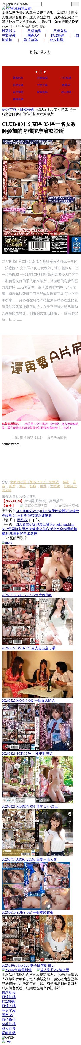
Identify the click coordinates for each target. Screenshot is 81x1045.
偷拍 (22, 486)
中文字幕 (42, 85)
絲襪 (33, 486)
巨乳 (43, 486)
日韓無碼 (34, 31)
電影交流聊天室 (36, 505)
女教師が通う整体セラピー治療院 (34, 482)
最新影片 (9, 31)
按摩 (12, 486)
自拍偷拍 (18, 92)
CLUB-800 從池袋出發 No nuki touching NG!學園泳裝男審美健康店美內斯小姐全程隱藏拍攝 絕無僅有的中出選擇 (39, 529)
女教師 (55, 486)
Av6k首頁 (9, 109)
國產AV (33, 35)
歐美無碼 (31, 40)
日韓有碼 (60, 31)
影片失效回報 (57, 437)
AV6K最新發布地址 (30, 26)
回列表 (22, 520)
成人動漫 (57, 40)
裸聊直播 (18, 99)
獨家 (66, 482)
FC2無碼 (57, 35)
